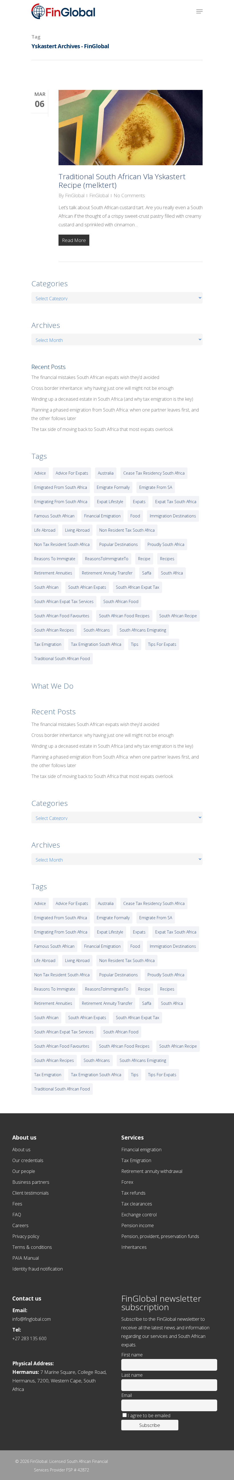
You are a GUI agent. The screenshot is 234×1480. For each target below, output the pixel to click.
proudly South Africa (166, 544)
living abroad (77, 530)
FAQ (16, 1214)
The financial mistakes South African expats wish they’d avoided (95, 377)
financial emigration (102, 516)
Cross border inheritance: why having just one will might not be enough (102, 388)
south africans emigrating (143, 630)
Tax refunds (133, 1193)
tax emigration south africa (96, 644)
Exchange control (139, 1214)
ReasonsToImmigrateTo (106, 558)
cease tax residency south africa (154, 473)
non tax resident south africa (62, 544)
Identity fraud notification (37, 1269)
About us (21, 1149)
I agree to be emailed (149, 1415)
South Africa (172, 573)
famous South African (54, 516)
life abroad (44, 530)
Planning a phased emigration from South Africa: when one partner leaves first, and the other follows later (115, 414)
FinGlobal (74, 195)
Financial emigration (141, 1149)
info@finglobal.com (31, 1319)
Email (126, 1395)
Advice (40, 473)
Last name (132, 1375)
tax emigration (47, 644)
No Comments (129, 195)
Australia (106, 473)
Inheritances (134, 1247)
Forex (127, 1182)
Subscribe (149, 1425)
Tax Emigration (136, 1160)
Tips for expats (162, 644)
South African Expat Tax (137, 587)
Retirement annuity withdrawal (151, 1171)
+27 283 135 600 (29, 1338)
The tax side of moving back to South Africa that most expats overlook (102, 429)
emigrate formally (113, 487)
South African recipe (178, 615)
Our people (23, 1171)
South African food (120, 601)
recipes (167, 558)
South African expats (87, 587)
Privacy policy (25, 1236)
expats (139, 501)
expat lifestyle (110, 501)
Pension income (137, 1225)
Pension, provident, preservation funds (160, 1236)
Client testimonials (30, 1193)
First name (132, 1355)
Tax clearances (136, 1204)
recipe (144, 558)
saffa (146, 573)
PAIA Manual (25, 1258)
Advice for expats (72, 473)
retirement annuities (53, 573)
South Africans (97, 630)
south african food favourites (61, 615)
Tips (134, 644)
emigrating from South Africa (60, 501)
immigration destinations (173, 516)
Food (135, 516)
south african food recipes (124, 615)
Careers (20, 1225)
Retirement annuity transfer (107, 573)
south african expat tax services (64, 601)
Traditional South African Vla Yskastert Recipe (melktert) (121, 180)
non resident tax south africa (127, 530)
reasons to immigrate (54, 558)
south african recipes (54, 630)
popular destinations (118, 544)
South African (46, 587)
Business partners (30, 1182)
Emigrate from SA (155, 487)
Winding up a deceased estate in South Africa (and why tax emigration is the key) (112, 399)
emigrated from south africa (60, 487)
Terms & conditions (32, 1247)
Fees (17, 1204)
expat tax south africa (175, 501)
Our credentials (27, 1160)
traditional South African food (62, 658)
